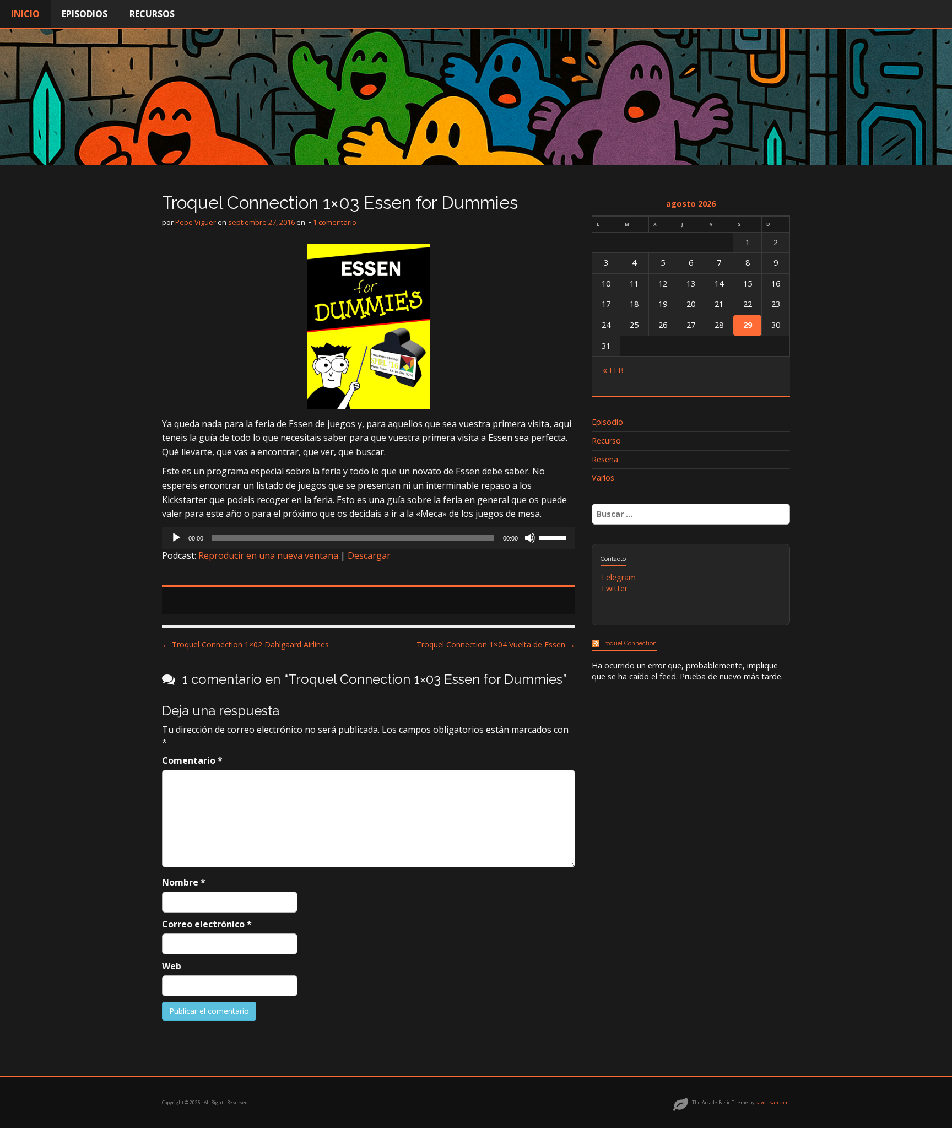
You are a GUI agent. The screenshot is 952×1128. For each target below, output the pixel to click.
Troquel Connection (629, 642)
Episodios (84, 14)
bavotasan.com (772, 1102)
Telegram (618, 577)
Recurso (606, 440)
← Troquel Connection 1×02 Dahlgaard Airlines (245, 644)
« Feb (613, 370)
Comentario (192, 760)
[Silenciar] (530, 537)
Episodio (607, 422)
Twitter (614, 588)
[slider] (554, 537)
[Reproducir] (176, 537)
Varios (603, 477)
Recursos (152, 14)
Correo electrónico (207, 924)
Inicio (25, 14)
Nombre (183, 882)
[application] (368, 538)
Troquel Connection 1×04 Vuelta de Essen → (495, 644)
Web (171, 966)
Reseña (605, 459)
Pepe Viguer (195, 222)
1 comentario (334, 222)
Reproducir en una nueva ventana (268, 555)
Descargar (369, 555)
